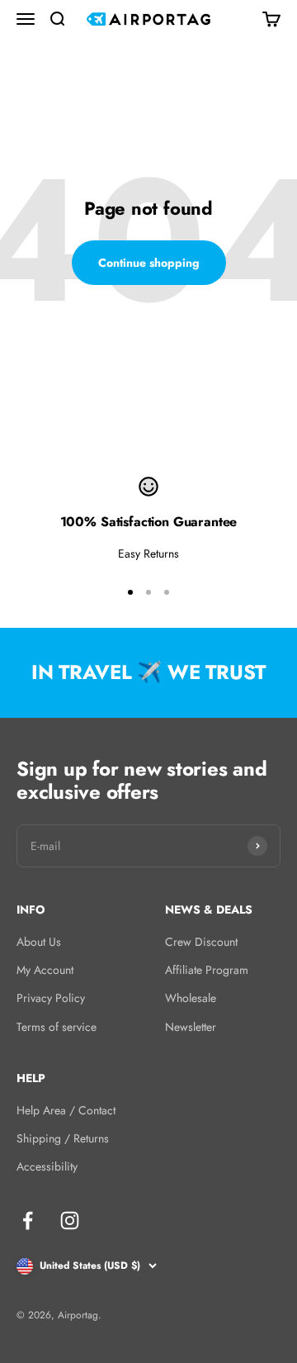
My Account (44, 970)
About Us (38, 941)
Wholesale (190, 998)
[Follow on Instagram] (70, 1220)
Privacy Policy (50, 998)
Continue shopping (149, 262)
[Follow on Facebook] (27, 1220)
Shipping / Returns (62, 1138)
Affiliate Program (206, 970)
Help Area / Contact (66, 1110)
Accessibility (47, 1166)
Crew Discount (201, 941)
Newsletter (190, 1027)
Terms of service (56, 1027)
